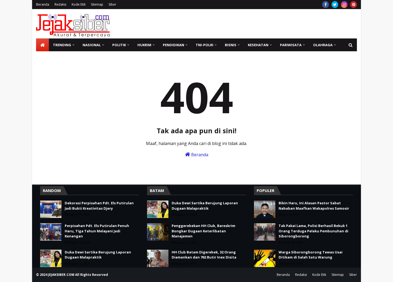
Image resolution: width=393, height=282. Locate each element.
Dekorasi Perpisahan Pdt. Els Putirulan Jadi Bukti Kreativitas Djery (99, 206)
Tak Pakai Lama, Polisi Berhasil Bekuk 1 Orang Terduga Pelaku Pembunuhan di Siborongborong (313, 230)
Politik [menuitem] (119, 44)
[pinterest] (353, 4)
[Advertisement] (259, 24)
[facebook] (325, 4)
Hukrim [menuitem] (144, 44)
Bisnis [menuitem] (230, 44)
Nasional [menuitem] (92, 44)
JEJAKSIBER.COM (61, 274)
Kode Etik (79, 4)
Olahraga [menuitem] (323, 44)
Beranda (42, 4)
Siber (112, 4)
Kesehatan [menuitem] (258, 44)
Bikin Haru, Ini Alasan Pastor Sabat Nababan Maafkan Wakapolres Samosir (314, 206)
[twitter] (335, 4)
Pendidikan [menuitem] (173, 44)
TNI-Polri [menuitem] (204, 44)
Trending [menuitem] (62, 44)
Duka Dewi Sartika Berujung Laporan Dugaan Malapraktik (98, 255)
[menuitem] (42, 44)
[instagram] (344, 4)
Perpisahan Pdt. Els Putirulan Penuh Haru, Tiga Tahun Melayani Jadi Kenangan (97, 230)
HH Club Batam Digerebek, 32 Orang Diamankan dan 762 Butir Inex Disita (204, 255)
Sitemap (97, 4)
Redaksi (60, 4)
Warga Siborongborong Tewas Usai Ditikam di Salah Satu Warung (310, 255)
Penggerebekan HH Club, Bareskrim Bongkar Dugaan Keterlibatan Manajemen (203, 230)
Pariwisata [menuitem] (291, 44)
